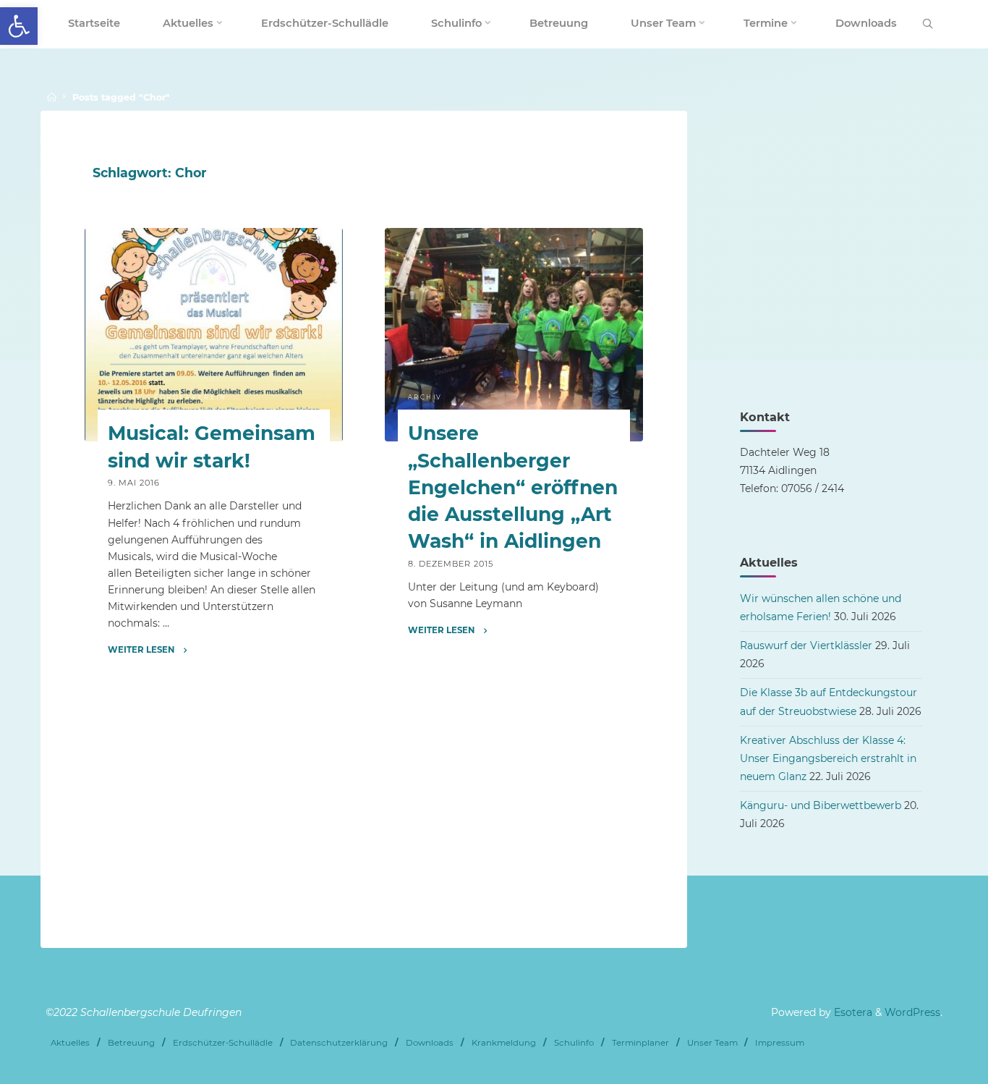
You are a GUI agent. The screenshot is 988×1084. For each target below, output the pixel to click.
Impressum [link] (779, 1043)
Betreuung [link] (131, 1043)
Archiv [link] (125, 397)
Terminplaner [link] (640, 1043)
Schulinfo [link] (574, 1043)
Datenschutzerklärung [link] (339, 1043)
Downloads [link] (429, 1043)
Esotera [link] (851, 1012)
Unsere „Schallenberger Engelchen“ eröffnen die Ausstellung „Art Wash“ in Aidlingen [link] (512, 488)
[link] (19, 26)
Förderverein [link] (190, 397)
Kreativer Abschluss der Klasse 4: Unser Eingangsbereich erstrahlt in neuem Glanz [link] (828, 758)
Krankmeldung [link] (504, 1043)
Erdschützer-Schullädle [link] (223, 1043)
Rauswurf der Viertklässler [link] (806, 645)
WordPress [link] (912, 1012)
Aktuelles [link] (70, 1043)
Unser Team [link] (712, 1043)
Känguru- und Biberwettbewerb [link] (820, 805)
